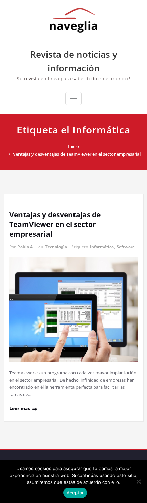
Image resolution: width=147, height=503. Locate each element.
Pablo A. (25, 247)
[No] (138, 481)
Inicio (73, 146)
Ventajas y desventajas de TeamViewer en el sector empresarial (77, 154)
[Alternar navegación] (73, 98)
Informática (102, 247)
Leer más (19, 408)
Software (126, 247)
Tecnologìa (56, 247)
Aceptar (75, 492)
